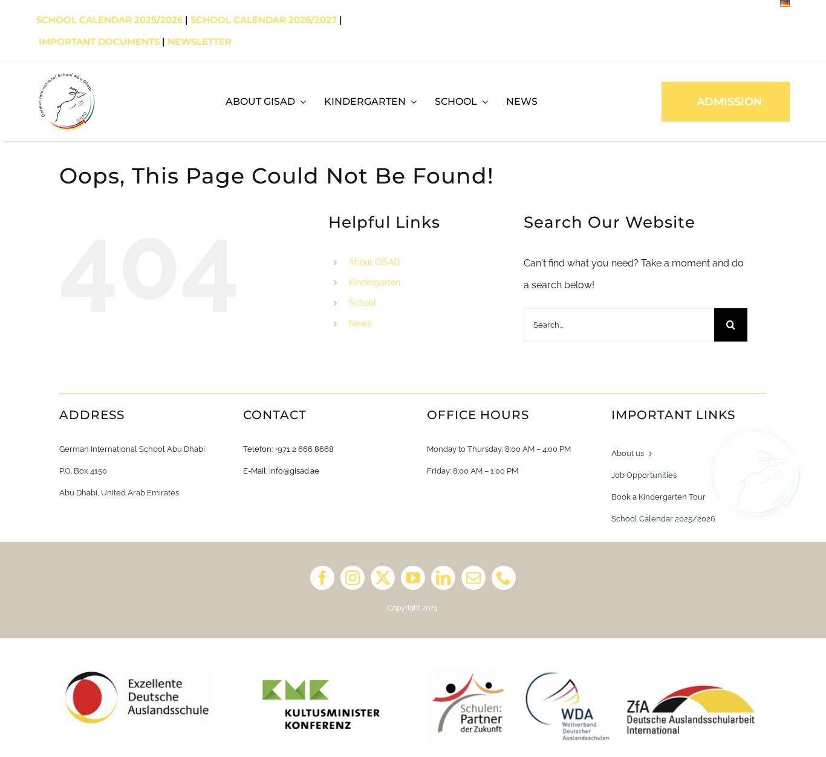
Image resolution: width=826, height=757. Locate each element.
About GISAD (374, 262)
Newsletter (199, 41)
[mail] (473, 578)
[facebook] (322, 578)
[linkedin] (443, 578)
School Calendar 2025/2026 (109, 19)
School (362, 303)
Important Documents (99, 41)
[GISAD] (66, 76)
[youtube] (413, 578)
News (360, 323)
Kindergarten (374, 282)
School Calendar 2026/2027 (263, 19)
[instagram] (352, 578)
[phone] (504, 578)
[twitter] (383, 578)
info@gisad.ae (294, 470)
